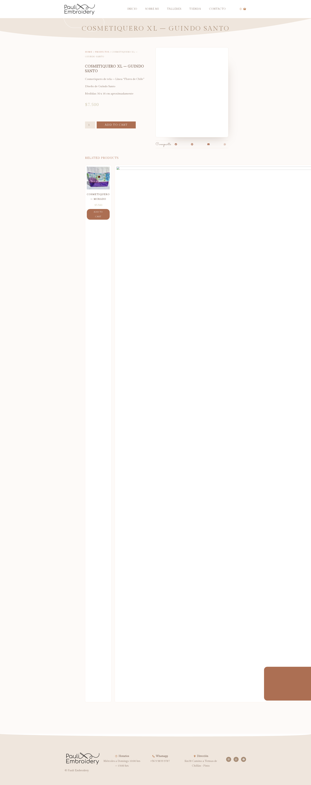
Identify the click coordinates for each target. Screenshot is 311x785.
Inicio (132, 9)
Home (88, 52)
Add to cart (116, 124)
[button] (175, 144)
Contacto (217, 9)
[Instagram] (228, 759)
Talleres (174, 9)
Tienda (195, 9)
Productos (102, 52)
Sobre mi (152, 9)
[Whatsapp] (236, 759)
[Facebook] (243, 759)
